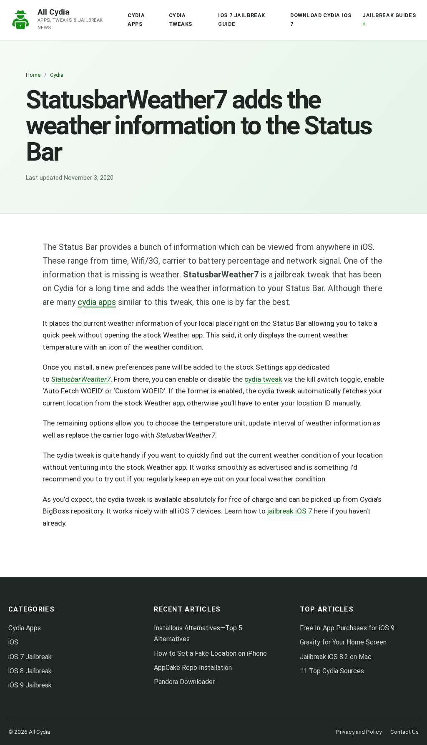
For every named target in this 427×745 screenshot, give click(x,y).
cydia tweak (263, 379)
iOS (13, 642)
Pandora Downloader (184, 682)
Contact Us (404, 731)
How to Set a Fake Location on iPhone (210, 653)
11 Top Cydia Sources (332, 671)
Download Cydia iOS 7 (320, 19)
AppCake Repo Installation (193, 668)
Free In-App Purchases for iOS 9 (347, 628)
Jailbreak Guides (389, 15)
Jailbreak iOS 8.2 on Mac (336, 657)
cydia (56, 75)
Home (33, 75)
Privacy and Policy (359, 731)
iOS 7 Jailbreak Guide (241, 19)
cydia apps (97, 302)
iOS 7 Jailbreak (30, 657)
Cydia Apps (136, 19)
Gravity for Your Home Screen (343, 642)
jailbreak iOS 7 (289, 511)
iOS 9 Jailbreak (30, 685)
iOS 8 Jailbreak (30, 671)
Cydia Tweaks (180, 19)
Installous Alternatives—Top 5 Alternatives (198, 633)
